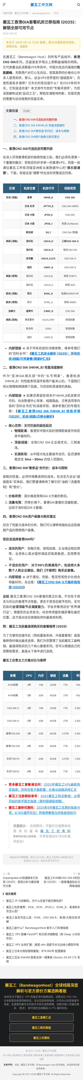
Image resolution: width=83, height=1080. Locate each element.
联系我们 (17, 1055)
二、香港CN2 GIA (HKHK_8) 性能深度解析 (39, 125)
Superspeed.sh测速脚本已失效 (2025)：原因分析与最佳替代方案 (21, 881)
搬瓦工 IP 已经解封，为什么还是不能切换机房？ (35, 900)
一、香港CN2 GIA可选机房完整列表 (35, 119)
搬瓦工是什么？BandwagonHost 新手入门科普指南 (37, 927)
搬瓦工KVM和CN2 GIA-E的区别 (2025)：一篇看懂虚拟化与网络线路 (62, 881)
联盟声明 (59, 1055)
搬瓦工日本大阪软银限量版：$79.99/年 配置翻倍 (36, 951)
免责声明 (49, 1055)
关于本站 (7, 1055)
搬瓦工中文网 (41, 5)
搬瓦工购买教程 (41, 1027)
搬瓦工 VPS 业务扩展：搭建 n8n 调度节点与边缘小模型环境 (42, 944)
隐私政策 (28, 1055)
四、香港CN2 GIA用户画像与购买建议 (36, 136)
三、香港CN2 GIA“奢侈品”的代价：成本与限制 (41, 130)
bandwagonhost (41, 13)
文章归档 (69, 1055)
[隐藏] (26, 110)
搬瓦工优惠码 (55, 831)
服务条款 (38, 1055)
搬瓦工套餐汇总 (41, 1017)
